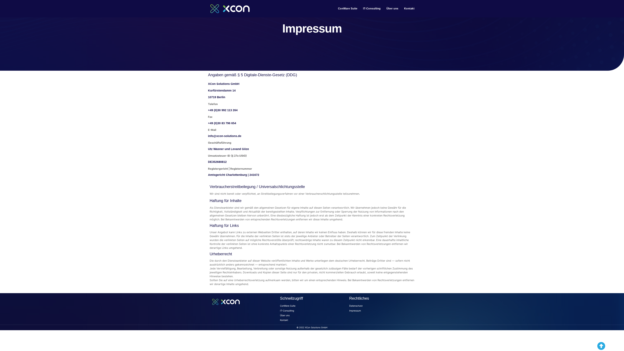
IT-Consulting (372, 8)
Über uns (392, 8)
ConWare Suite (348, 8)
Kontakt (409, 8)
